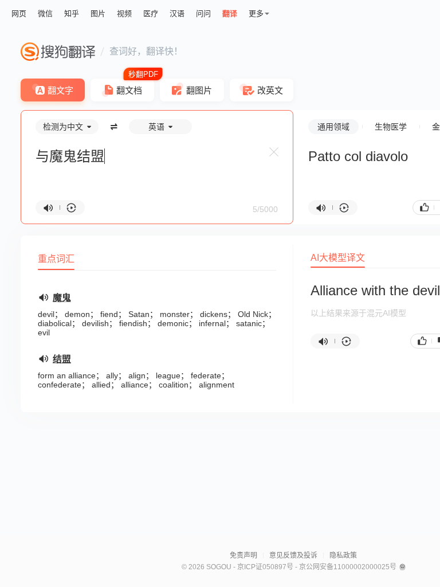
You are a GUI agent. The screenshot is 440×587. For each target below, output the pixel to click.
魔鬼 (62, 298)
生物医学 (391, 126)
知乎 (71, 13)
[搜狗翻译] (58, 51)
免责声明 (243, 555)
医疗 (150, 13)
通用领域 (333, 126)
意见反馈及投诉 (293, 555)
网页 (18, 13)
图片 (98, 13)
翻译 (229, 13)
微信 (45, 13)
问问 (203, 13)
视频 (124, 13)
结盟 (62, 359)
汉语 (177, 13)
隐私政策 (343, 555)
